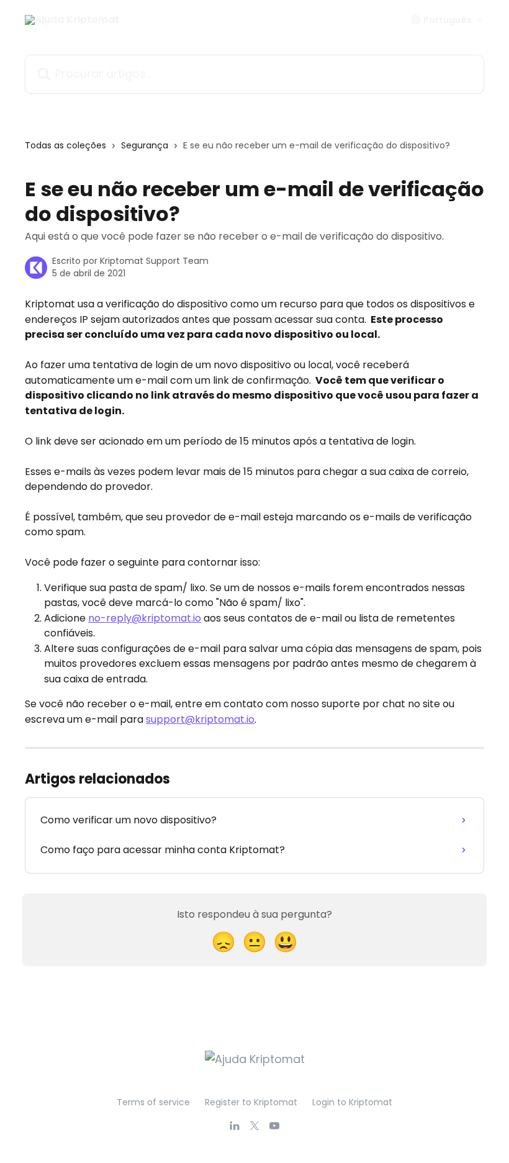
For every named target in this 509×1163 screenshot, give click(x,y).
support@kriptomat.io (200, 719)
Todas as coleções (65, 145)
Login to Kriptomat (352, 1102)
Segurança (144, 145)
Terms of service (153, 1102)
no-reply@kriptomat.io (144, 618)
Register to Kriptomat (251, 1102)
